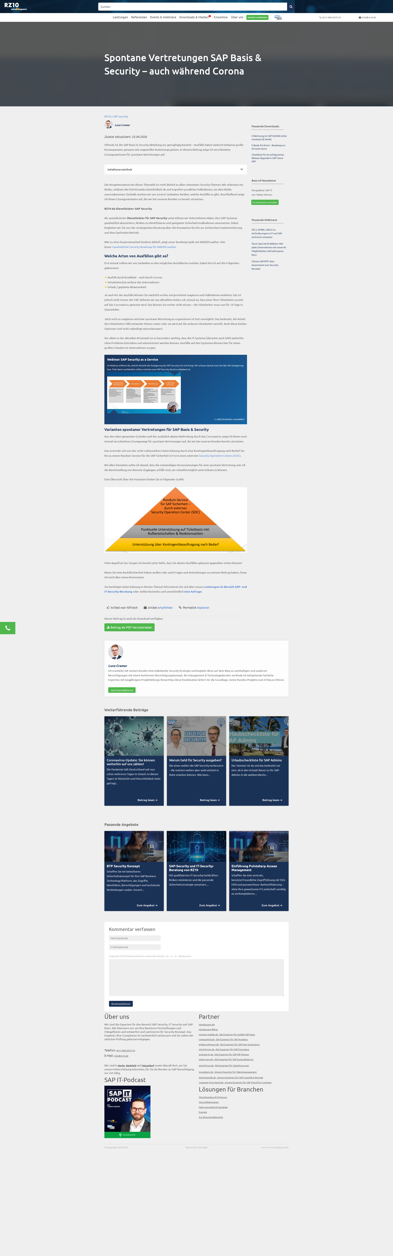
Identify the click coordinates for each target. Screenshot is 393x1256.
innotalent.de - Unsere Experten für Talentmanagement (228, 1071)
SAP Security (120, 116)
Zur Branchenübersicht (211, 1117)
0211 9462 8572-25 (331, 17)
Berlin (121, 1065)
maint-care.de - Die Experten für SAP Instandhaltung (226, 1059)
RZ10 (107, 116)
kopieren (196, 607)
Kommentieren (120, 1003)
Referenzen (139, 17)
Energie (203, 1112)
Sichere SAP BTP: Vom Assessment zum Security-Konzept (265, 265)
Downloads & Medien (194, 17)
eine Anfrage (193, 591)
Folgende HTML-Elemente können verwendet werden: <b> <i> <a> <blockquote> (150, 955)
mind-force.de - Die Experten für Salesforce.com (224, 1065)
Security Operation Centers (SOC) (220, 455)
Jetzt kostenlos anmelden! (230, 419)
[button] (176, 169)
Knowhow (221, 17)
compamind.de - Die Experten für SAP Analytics (223, 1039)
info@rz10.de (369, 17)
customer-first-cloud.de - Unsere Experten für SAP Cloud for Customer (235, 1082)
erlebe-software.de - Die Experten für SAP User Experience (229, 1044)
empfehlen (160, 607)
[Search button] (291, 7)
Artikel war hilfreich (124, 607)
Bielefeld (131, 1065)
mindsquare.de (207, 1024)
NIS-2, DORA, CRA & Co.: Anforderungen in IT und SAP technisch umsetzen (267, 233)
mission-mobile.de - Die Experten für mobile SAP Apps (227, 1034)
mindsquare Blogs (208, 1029)
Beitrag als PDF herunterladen (131, 627)
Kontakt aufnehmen (257, 17)
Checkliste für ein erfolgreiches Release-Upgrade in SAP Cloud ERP (268, 158)
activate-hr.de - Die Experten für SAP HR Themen (224, 1054)
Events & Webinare (163, 17)
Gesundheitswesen (209, 1102)
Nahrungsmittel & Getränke (213, 1107)
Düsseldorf (148, 1065)
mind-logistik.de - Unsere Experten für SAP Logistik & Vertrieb (231, 1077)
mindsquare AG (280, 1147)
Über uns (237, 17)
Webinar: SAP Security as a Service (132, 359)
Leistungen (120, 17)
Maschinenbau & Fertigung (213, 1097)
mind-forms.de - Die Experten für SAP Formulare (224, 1049)
